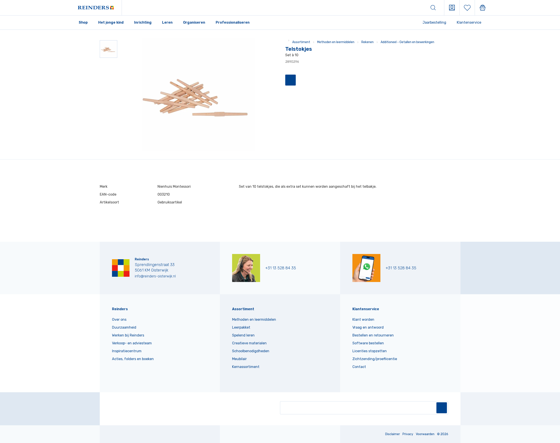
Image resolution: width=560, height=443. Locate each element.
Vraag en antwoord (368, 327)
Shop (83, 22)
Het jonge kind (111, 22)
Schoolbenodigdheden (250, 351)
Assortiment (301, 42)
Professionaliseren (233, 22)
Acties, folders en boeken (133, 359)
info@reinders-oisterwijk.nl (155, 276)
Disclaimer (392, 434)
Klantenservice (469, 22)
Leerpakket (241, 327)
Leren (167, 22)
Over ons (119, 319)
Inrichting (143, 22)
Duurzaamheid (124, 327)
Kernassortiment (245, 367)
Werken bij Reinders (128, 335)
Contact (359, 367)
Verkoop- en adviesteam (132, 343)
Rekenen (367, 42)
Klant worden (363, 319)
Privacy (407, 434)
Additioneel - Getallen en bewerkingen (407, 42)
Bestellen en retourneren (373, 335)
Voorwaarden (425, 434)
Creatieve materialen (249, 343)
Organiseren (194, 22)
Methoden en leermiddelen (335, 42)
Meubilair (239, 359)
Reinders (120, 309)
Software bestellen (368, 343)
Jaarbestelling (434, 22)
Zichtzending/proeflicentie (374, 359)
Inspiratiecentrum (127, 351)
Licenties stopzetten (369, 351)
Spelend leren (243, 335)
